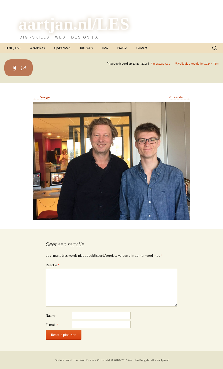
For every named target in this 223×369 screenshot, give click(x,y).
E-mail (52, 324)
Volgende (179, 97)
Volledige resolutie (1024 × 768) (198, 63)
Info (105, 48)
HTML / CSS (12, 48)
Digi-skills (86, 48)
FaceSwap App (160, 63)
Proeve (122, 48)
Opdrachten (62, 48)
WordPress (37, 48)
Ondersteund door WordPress (75, 360)
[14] (111, 160)
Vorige (41, 97)
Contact (141, 48)
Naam (51, 315)
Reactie (52, 265)
